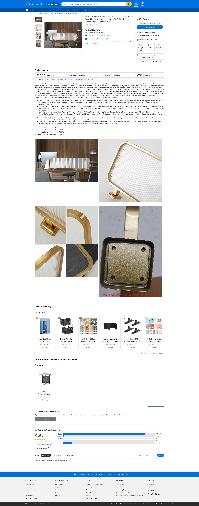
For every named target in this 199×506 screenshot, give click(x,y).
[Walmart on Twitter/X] (152, 494)
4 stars (60, 436)
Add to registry (156, 61)
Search (160, 455)
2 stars (60, 441)
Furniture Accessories (71, 13)
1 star (60, 443)
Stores (57, 487)
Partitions (90, 79)
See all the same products (156, 406)
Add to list (143, 61)
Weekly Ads (124, 474)
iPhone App (150, 484)
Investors (27, 493)
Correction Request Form (45, 419)
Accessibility (89, 493)
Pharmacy (83, 10)
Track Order (111, 474)
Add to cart (150, 27)
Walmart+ (58, 493)
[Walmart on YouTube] (155, 494)
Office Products (43, 13)
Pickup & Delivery (72, 10)
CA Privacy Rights (121, 490)
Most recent (45, 455)
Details (152, 57)
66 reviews (99, 25)
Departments (32, 10)
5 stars (60, 434)
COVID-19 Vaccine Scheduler (94, 484)
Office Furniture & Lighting (56, 13)
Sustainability (29, 495)
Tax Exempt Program (92, 498)
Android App (150, 487)
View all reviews (42, 448)
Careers (90, 10)
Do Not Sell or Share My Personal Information (129, 495)
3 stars (60, 438)
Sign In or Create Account (81, 474)
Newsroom (28, 490)
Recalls (88, 490)
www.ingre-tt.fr (103, 39)
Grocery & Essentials (59, 10)
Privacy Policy (120, 487)
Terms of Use (120, 484)
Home (36, 13)
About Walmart (29, 484)
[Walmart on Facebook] (148, 494)
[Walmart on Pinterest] (159, 494)
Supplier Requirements (31, 498)
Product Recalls (90, 495)
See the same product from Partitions (152, 353)
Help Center (98, 474)
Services (40, 10)
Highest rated (58, 455)
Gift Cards (58, 495)
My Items (98, 10)
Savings (48, 10)
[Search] (129, 4)
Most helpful (70, 455)
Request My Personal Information (126, 493)
